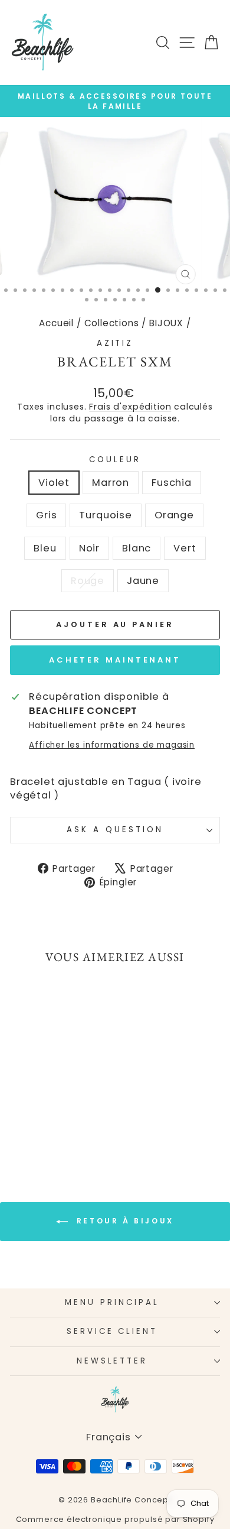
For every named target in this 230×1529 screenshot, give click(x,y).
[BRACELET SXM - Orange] (22, 1120)
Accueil (56, 323)
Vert (184, 548)
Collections (111, 323)
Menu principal (112, 1302)
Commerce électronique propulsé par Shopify (115, 1519)
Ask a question (115, 829)
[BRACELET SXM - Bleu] (36, 1120)
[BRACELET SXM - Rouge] (43, 1132)
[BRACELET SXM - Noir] (49, 1120)
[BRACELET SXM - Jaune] (56, 1132)
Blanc (136, 548)
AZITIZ (115, 343)
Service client (112, 1331)
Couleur (115, 460)
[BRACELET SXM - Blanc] (63, 1120)
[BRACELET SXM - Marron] (36, 1109)
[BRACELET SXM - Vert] (77, 1120)
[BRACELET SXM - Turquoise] (77, 1109)
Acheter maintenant (115, 660)
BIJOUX (166, 323)
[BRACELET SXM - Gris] (63, 1109)
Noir (89, 548)
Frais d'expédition (130, 407)
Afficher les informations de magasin (112, 745)
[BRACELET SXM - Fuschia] (49, 1109)
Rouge (87, 580)
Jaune (143, 580)
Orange (174, 515)
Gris (46, 515)
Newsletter (112, 1360)
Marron (110, 482)
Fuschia (172, 482)
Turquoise (105, 515)
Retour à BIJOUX (123, 1221)
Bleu (45, 548)
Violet (54, 482)
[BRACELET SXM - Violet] (22, 1109)
